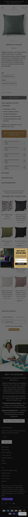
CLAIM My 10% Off (21, 263)
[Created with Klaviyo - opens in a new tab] (14, 268)
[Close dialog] (26, 249)
